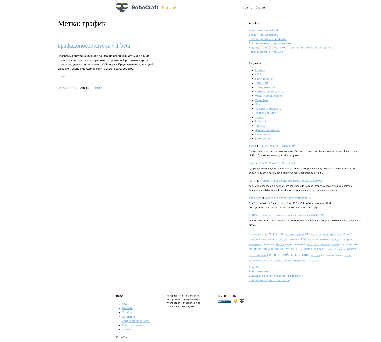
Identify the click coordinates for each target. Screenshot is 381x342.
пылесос (341, 249)
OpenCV (348, 234)
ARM (258, 74)
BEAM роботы (264, 78)
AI (266, 234)
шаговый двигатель (298, 260)
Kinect (333, 234)
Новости (260, 104)
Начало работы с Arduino (267, 39)
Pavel (252, 163)
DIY (307, 234)
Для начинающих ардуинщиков (270, 43)
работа (351, 248)
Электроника (263, 138)
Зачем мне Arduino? (263, 34)
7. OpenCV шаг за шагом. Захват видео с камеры (291, 180)
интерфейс (325, 244)
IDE (319, 235)
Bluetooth (290, 235)
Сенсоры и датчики (267, 130)
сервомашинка (332, 255)
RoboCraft (145, 7)
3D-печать (256, 234)
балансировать (255, 245)
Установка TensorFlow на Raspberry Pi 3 (290, 197)
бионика (268, 244)
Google (314, 235)
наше (301, 249)
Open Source (255, 239)
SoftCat (254, 215)
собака (348, 255)
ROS (304, 239)
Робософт (261, 121)
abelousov (255, 197)
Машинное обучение (268, 95)
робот (273, 254)
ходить (268, 260)
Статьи (126, 329)
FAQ (124, 303)
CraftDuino (299, 235)
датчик (310, 245)
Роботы (260, 125)
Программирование (268, 108)
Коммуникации (265, 87)
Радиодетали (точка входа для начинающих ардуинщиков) (291, 47)
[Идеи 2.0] (235, 302)
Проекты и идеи (265, 112)
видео (289, 244)
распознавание (257, 255)
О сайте (127, 312)
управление (255, 260)
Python (267, 239)
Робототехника (259, 271)
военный (300, 244)
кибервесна (349, 244)
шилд (311, 261)
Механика (261, 100)
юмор (317, 261)
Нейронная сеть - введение (269, 280)
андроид (348, 239)
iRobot (326, 234)
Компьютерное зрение (269, 91)
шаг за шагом (280, 260)
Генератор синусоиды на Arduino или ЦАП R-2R (293, 215)
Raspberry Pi (280, 239)
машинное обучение (282, 249)
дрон (316, 244)
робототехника (295, 254)
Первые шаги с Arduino (266, 51)
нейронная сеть (314, 248)
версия (280, 244)
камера (335, 244)
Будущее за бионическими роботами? (276, 275)
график (62, 76)
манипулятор (258, 249)
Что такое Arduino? (263, 30)
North (252, 180)
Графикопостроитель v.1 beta (94, 45)
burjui (252, 145)
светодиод (315, 256)
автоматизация (330, 239)
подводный (331, 249)
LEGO (339, 235)
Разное (97, 87)
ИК (317, 240)
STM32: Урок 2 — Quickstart (277, 145)
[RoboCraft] (241, 302)
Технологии (262, 134)
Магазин (170, 7)
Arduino (260, 70)
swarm (311, 240)
